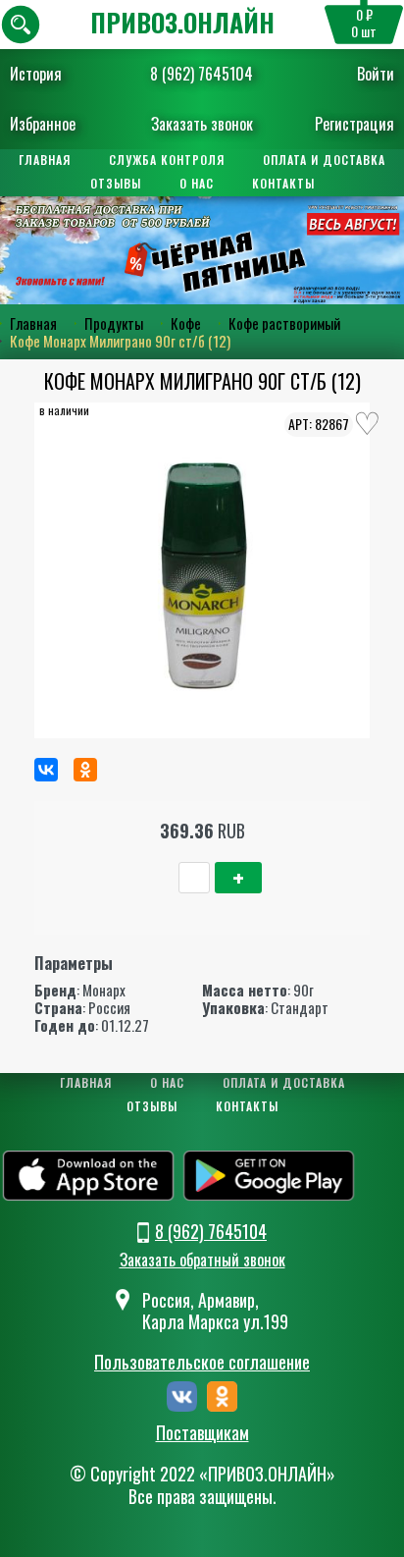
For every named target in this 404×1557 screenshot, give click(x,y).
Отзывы (115, 183)
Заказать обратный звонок (202, 1259)
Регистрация (354, 123)
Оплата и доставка (324, 159)
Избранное (43, 123)
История (36, 73)
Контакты (283, 183)
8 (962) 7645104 (201, 73)
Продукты (113, 323)
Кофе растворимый (284, 323)
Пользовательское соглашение (202, 1361)
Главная (45, 159)
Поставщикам (202, 1433)
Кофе (186, 323)
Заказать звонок (202, 123)
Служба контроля (167, 159)
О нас (196, 183)
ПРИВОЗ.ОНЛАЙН (182, 22)
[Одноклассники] (85, 769)
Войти (375, 73)
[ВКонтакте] (46, 769)
